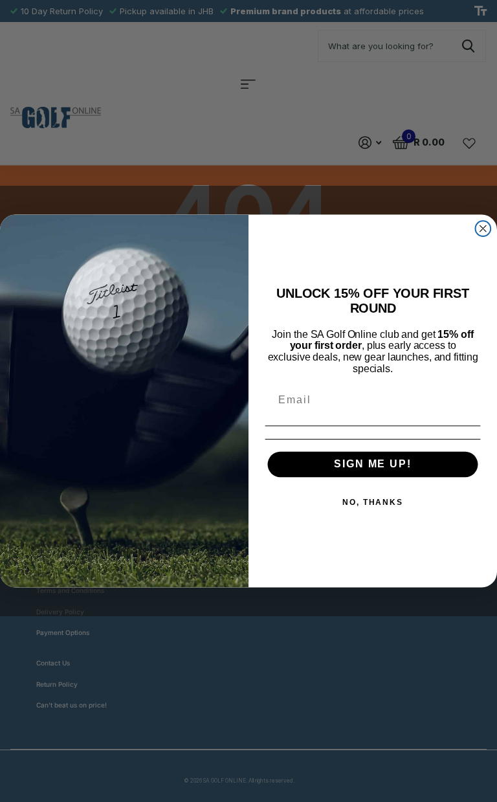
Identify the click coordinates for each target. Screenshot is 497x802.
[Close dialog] (483, 228)
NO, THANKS (372, 502)
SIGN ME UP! (372, 464)
